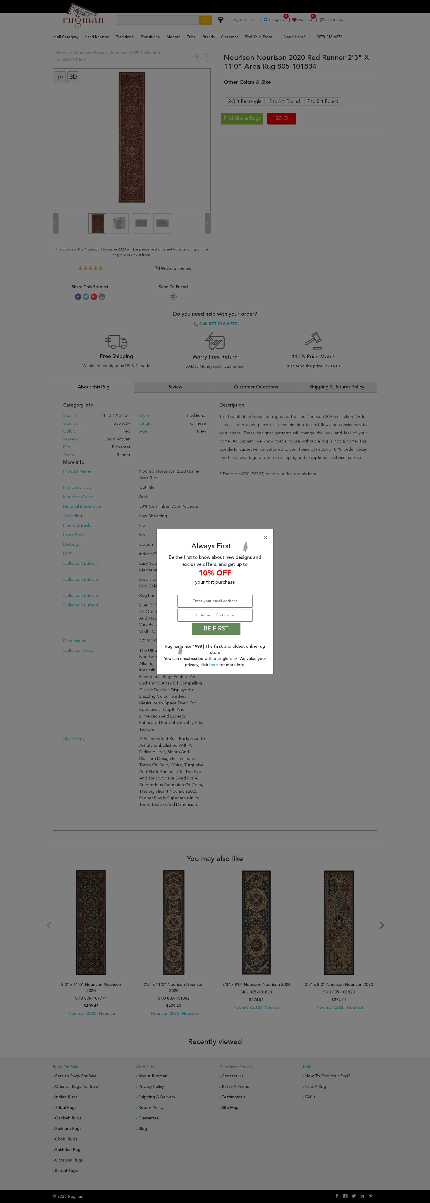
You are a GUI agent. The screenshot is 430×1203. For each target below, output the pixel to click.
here (214, 665)
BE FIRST (216, 629)
